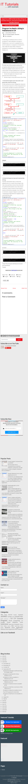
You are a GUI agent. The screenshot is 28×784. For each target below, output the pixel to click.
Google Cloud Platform (9, 622)
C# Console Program (9, 34)
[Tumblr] (17, 336)
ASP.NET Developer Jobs (7, 733)
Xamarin (20, 629)
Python (21, 624)
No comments (8, 36)
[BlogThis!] (5, 280)
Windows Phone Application (8, 629)
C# (11, 618)
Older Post (24, 288)
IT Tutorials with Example (15, 776)
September (6, 669)
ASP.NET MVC (19, 616)
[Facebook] (5, 336)
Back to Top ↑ (14, 782)
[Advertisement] (14, 11)
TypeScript (17, 626)
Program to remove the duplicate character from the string (15, 511)
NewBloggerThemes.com (14, 781)
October (5, 667)
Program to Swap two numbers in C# (12, 690)
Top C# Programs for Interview (11, 692)
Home (14, 288)
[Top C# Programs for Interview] (12, 761)
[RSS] (19, 336)
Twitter (19, 274)
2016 (3, 706)
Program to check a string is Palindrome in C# (13, 29)
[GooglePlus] (1, 336)
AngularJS (20, 614)
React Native (4, 626)
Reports (9, 626)
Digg (19, 276)
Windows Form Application (14, 627)
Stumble (13, 276)
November (6, 665)
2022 (3, 658)
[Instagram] (7, 336)
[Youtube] (9, 336)
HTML (21, 622)
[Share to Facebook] (8, 280)
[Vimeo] (15, 336)
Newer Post (4, 288)
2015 (3, 708)
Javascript (11, 624)
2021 (3, 660)
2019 (3, 700)
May (4, 699)
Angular (15, 614)
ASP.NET (4, 616)
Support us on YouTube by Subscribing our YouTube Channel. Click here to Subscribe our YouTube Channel (14, 20)
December (6, 663)
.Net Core (4, 614)
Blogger (15, 777)
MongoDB (16, 624)
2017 (3, 704)
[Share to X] (6, 280)
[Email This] (3, 280)
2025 (3, 656)
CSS (22, 620)
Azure (2, 618)
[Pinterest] (11, 336)
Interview (17, 34)
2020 (3, 661)
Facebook (12, 274)
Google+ (6, 276)
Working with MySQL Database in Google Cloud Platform (14, 535)
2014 (3, 709)
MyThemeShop (11, 779)
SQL (12, 626)
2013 (3, 711)
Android (10, 614)
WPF (16, 629)
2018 (3, 702)
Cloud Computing (14, 620)
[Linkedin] (13, 336)
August (5, 697)
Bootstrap (6, 618)
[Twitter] (3, 336)
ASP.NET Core (11, 616)
